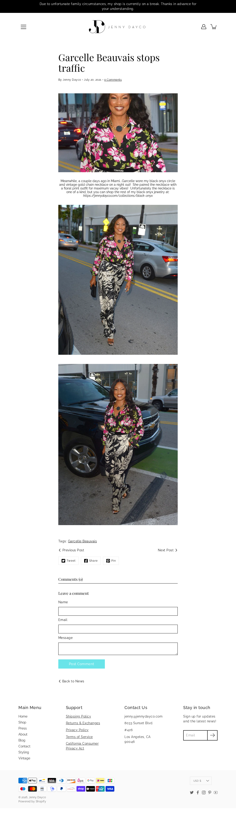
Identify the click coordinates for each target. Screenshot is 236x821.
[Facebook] (198, 792)
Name (63, 602)
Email (63, 620)
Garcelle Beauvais (82, 541)
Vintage (24, 758)
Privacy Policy (77, 730)
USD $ (197, 780)
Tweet (71, 560)
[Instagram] (204, 792)
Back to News (73, 681)
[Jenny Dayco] (118, 26)
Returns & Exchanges (83, 723)
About (22, 734)
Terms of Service (79, 737)
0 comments (113, 79)
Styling (23, 752)
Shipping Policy (78, 716)
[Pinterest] (210, 792)
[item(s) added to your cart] (214, 26)
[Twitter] (192, 792)
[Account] (203, 26)
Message (65, 638)
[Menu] (23, 27)
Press (22, 728)
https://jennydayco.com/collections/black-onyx (118, 195)
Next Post (166, 550)
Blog (21, 740)
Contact (24, 746)
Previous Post (73, 550)
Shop (22, 722)
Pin (113, 560)
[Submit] (212, 735)
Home (22, 716)
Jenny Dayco (37, 797)
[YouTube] (216, 792)
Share (93, 560)
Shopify (41, 801)
